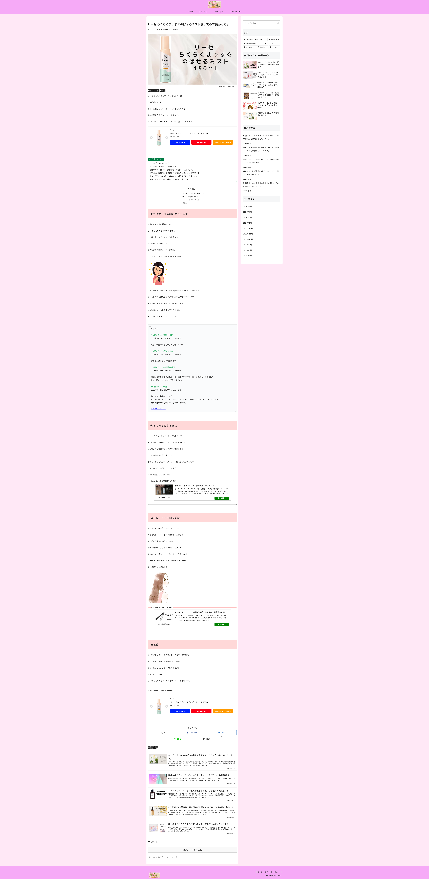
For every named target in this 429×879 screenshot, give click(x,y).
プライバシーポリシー (272, 872)
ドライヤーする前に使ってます (193, 193)
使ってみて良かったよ (190, 196)
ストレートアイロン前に (191, 199)
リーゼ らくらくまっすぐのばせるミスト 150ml (189, 133)
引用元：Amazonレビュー (158, 409)
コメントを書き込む (192, 850)
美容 (163, 91)
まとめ (185, 203)
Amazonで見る (180, 142)
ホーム (260, 872)
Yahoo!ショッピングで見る (222, 142)
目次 (189, 188)
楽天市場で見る (201, 142)
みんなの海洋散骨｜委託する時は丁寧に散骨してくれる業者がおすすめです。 (261, 149)
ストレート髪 (154, 91)
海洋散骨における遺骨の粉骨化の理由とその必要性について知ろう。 (261, 185)
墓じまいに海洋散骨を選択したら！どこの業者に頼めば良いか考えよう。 (261, 173)
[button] (207, 738)
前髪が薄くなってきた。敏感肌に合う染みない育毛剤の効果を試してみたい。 (261, 137)
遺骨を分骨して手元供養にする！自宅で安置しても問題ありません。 (261, 161)
